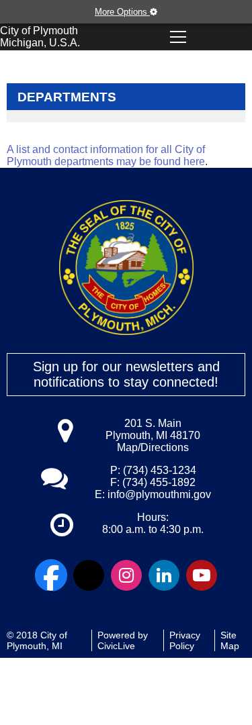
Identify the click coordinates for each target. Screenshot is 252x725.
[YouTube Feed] (201, 575)
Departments (66, 97)
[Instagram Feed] (126, 575)
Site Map (229, 640)
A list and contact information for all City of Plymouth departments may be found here (106, 155)
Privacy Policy (184, 640)
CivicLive (116, 645)
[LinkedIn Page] (164, 575)
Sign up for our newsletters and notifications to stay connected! (126, 374)
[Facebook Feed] (51, 575)
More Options (122, 12)
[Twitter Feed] (88, 575)
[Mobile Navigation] (177, 36)
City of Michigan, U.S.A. (40, 36)
